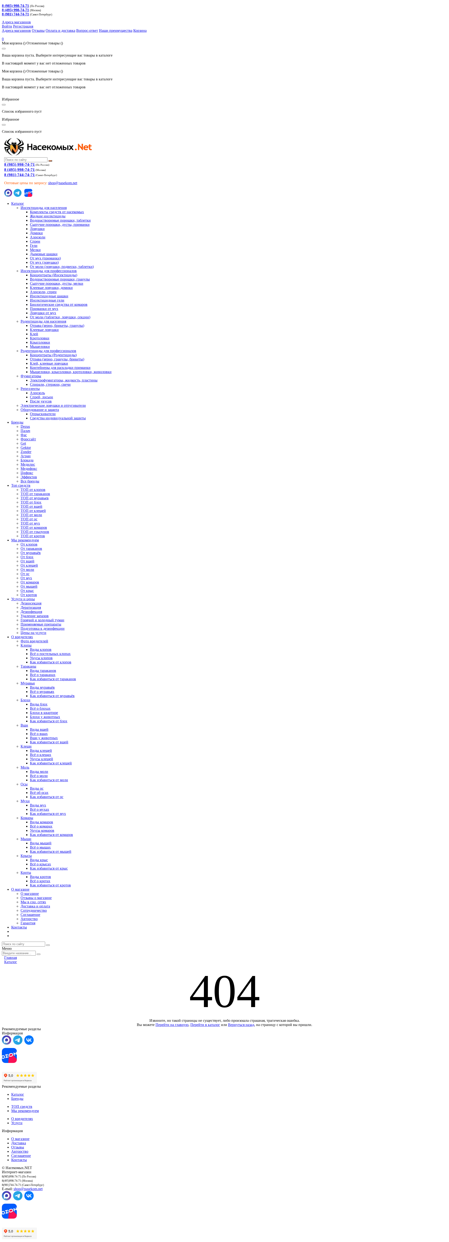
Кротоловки (39, 338)
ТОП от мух (30, 523)
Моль (25, 767)
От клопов (29, 544)
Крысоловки (40, 342)
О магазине (20, 889)
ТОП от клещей (33, 511)
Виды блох (38, 704)
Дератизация (31, 607)
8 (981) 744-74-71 (19, 175)
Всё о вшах (39, 734)
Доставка (18, 1143)
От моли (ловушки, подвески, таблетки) (62, 267)
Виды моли (39, 772)
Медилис (28, 464)
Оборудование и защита (40, 410)
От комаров (30, 582)
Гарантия (28, 923)
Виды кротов (40, 877)
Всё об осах (39, 793)
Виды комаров (41, 822)
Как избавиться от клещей (51, 763)
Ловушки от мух (43, 313)
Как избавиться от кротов (50, 885)
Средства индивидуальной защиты (58, 418)
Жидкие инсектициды (47, 216)
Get (23, 443)
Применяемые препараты (41, 624)
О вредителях (22, 637)
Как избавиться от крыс (49, 868)
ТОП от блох (31, 502)
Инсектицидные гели (47, 300)
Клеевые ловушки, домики (51, 288)
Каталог (17, 203)
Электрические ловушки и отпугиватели (53, 405)
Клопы (26, 645)
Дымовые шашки (44, 254)
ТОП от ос (29, 519)
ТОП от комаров (34, 527)
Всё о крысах (40, 864)
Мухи (25, 801)
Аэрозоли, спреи (43, 292)
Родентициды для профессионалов (48, 351)
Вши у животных (44, 738)
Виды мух (38, 805)
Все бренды (30, 481)
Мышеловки (40, 347)
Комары (27, 818)
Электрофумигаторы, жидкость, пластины (64, 380)
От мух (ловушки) (44, 262)
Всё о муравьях (42, 692)
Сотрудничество (34, 910)
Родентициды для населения (43, 321)
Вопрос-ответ (87, 30)
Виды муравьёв (42, 687)
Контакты (19, 927)
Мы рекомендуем (25, 540)
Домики (36, 233)
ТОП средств (21, 1107)
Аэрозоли (37, 237)
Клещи (26, 746)
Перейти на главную (172, 1025)
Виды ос (36, 788)
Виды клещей (41, 750)
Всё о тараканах (42, 675)
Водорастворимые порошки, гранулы (60, 279)
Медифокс (29, 469)
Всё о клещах (40, 755)
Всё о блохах (40, 708)
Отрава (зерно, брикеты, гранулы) (57, 326)
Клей (34, 334)
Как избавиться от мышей (50, 851)
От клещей (29, 565)
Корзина (140, 30)
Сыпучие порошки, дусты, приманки (60, 225)
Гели (33, 246)
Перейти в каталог (205, 1025)
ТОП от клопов (33, 490)
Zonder (26, 452)
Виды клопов (40, 650)
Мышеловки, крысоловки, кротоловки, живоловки (71, 372)
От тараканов (31, 549)
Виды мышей (40, 843)
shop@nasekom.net (62, 183)
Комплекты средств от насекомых (57, 212)
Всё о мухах (39, 809)
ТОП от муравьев (35, 498)
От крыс (27, 591)
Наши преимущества (115, 30)
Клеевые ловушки (44, 330)
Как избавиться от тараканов (53, 679)
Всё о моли (39, 776)
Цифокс (27, 473)
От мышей (29, 586)
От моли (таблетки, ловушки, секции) (60, 317)
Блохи (25, 700)
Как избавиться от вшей (49, 742)
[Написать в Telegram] (18, 196)
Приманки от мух (44, 309)
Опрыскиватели (43, 414)
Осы (24, 784)
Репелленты (30, 389)
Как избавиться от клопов (50, 662)
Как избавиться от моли (49, 780)
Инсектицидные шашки (49, 296)
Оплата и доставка (60, 30)
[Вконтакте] (29, 1043)
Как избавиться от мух (48, 814)
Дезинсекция (31, 603)
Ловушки (37, 229)
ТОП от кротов (33, 536)
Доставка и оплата (35, 906)
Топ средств (20, 485)
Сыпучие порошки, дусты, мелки (56, 283)
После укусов (41, 401)
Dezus (25, 426)
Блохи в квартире (44, 713)
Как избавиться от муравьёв (52, 696)
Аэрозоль (37, 393)
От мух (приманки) (45, 258)
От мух (26, 578)
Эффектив (29, 477)
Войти (7, 26)
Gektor (26, 448)
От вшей (27, 561)
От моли (27, 570)
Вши (24, 725)
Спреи (35, 241)
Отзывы (38, 30)
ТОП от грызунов (35, 532)
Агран (26, 456)
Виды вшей (39, 729)
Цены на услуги (33, 633)
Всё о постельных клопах (50, 654)
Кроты (26, 873)
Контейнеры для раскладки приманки (60, 368)
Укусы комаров (42, 830)
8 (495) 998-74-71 (19, 169)
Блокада (27, 460)
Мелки (35, 250)
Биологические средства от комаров (58, 304)
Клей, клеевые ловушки (49, 363)
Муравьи (28, 683)
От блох (27, 557)
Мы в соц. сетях (33, 902)
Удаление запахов (35, 616)
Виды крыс (39, 860)
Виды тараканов (43, 671)
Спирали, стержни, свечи (50, 384)
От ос (25, 574)
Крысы (26, 856)
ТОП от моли (31, 515)
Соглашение (30, 915)
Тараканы (28, 666)
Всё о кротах (40, 881)
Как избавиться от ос (46, 797)
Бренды (17, 422)
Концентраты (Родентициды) (53, 355)
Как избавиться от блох (48, 721)
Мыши (26, 839)
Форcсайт (28, 439)
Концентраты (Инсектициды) (53, 275)
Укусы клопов (41, 658)
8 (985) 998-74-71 (19, 164)
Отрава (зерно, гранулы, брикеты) (57, 359)
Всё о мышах (40, 847)
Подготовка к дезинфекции (43, 628)
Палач (25, 431)
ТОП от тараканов (35, 494)
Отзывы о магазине (36, 898)
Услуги (16, 1123)
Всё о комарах (41, 826)
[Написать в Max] (8, 196)
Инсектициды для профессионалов (49, 271)
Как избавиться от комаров (51, 835)
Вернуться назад (241, 1025)
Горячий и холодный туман (42, 620)
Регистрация (23, 26)
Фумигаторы (31, 376)
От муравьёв (31, 553)
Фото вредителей (34, 641)
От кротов (29, 595)
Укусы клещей (41, 759)
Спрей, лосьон (41, 397)
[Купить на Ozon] (28, 196)
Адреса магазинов (16, 22)
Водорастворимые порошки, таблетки (60, 220)
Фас (24, 435)
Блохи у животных (45, 717)
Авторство (29, 919)
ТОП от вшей (31, 506)
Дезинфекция (31, 612)
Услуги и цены (23, 599)
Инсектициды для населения (44, 208)
